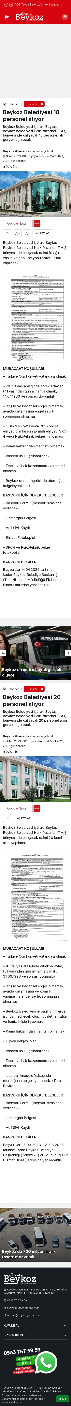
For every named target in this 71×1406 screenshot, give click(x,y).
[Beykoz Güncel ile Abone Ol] (36, 223)
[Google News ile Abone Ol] (17, 223)
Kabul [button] (62, 1399)
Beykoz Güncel (14, 151)
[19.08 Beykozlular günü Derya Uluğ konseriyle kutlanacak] (35, 653)
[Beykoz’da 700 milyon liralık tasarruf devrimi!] (35, 1235)
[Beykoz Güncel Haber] (29, 16)
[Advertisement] (35, 60)
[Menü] (7, 17)
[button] (65, 17)
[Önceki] (6, 4)
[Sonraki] (11, 4)
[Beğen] (7, 233)
